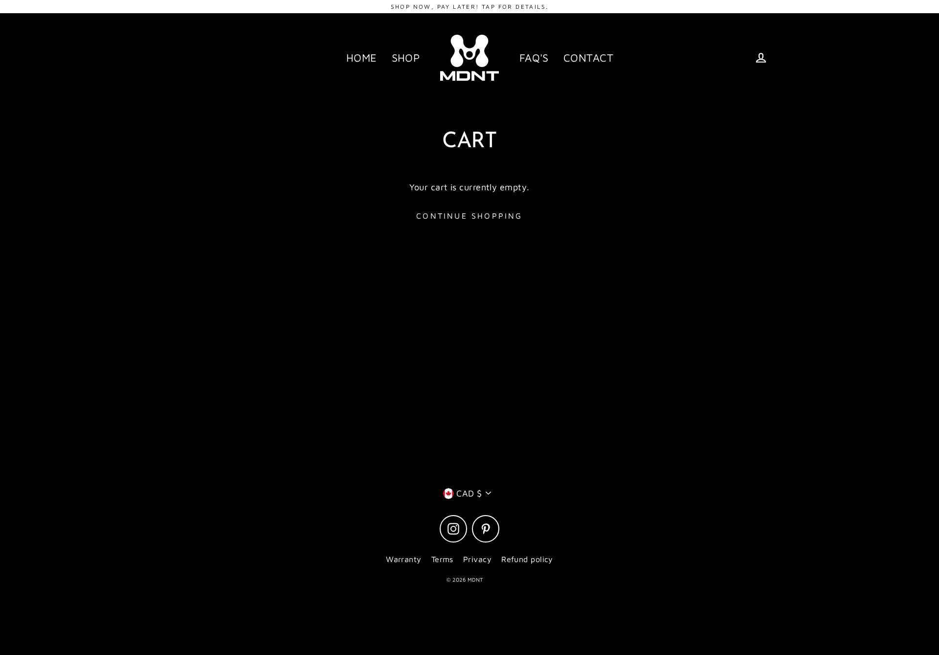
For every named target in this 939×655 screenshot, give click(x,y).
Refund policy (527, 559)
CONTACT (588, 57)
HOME (361, 57)
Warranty (404, 559)
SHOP (406, 57)
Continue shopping (469, 215)
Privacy (477, 559)
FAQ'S (534, 57)
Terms (442, 559)
